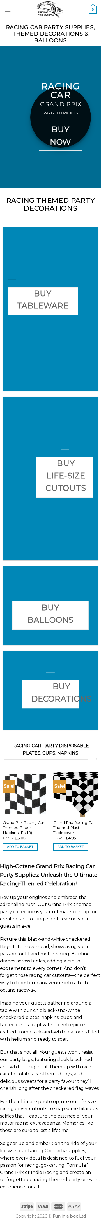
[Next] (96, 812)
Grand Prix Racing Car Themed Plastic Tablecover (74, 827)
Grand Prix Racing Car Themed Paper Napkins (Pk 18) (23, 827)
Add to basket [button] (20, 847)
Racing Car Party (46, 1150)
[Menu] (7, 10)
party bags (21, 1059)
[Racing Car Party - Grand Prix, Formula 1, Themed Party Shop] (50, 10)
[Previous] (5, 812)
